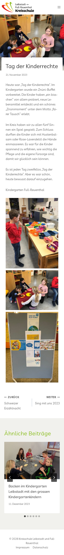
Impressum (23, 547)
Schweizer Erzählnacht (12, 403)
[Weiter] (54, 477)
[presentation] (32, 460)
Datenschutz (40, 547)
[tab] (25, 516)
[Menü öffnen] (59, 7)
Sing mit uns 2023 (47, 400)
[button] (32, 233)
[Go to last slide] (10, 477)
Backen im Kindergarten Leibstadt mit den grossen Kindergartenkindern (29, 491)
